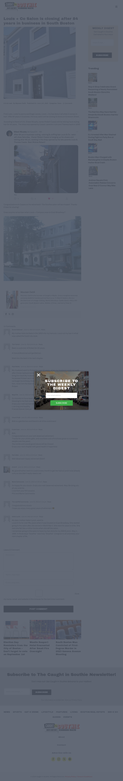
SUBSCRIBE (61, 403)
